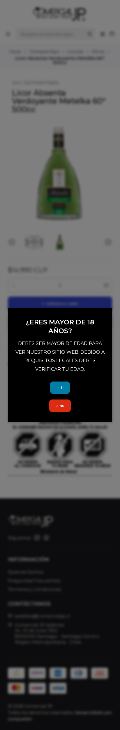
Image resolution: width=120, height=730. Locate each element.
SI (61, 387)
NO (61, 406)
